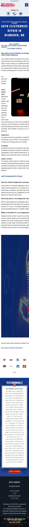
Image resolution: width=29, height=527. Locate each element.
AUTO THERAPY (14, 44)
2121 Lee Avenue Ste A (16, 22)
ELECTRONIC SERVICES (15, 48)
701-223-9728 (5, 22)
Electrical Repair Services (12, 348)
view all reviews (14, 471)
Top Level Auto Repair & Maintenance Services (14, 46)
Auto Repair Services (14, 486)
